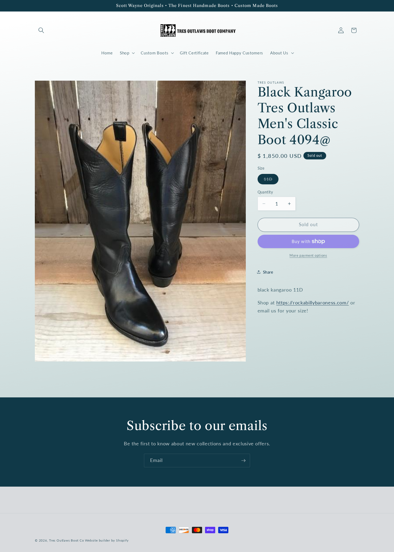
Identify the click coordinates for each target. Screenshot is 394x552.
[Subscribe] (243, 461)
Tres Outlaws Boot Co (66, 540)
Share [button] (268, 271)
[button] (41, 30)
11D (271, 180)
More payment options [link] (308, 255)
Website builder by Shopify (106, 540)
